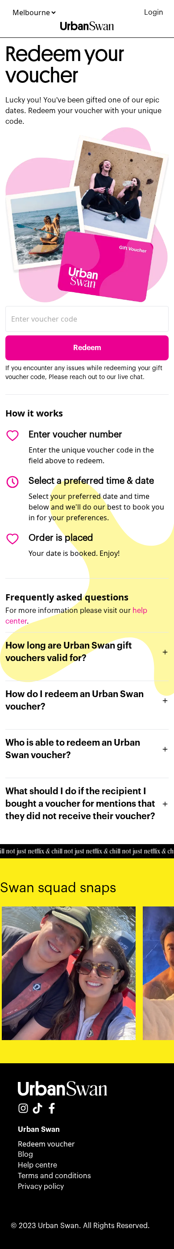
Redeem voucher (46, 1144)
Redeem (87, 347)
